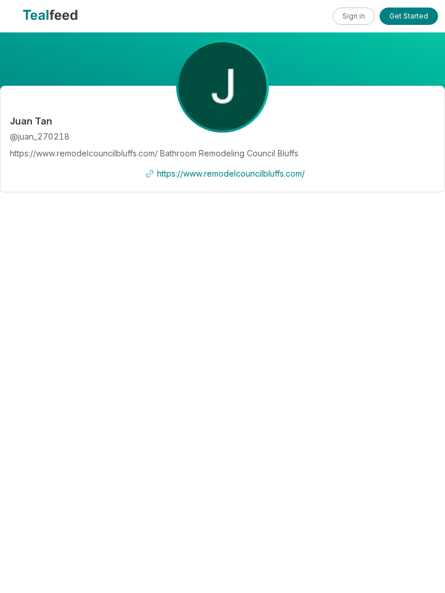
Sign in (353, 16)
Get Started (408, 16)
